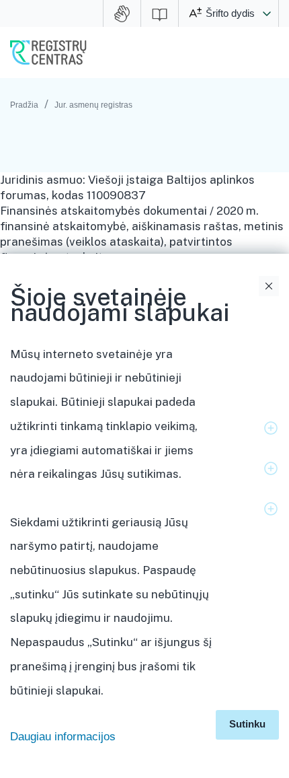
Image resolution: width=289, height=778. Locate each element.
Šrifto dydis (230, 13)
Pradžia (24, 105)
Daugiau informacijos (63, 736)
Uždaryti (269, 286)
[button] (266, 13)
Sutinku (247, 724)
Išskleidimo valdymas (271, 428)
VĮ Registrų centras (48, 52)
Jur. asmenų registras (93, 105)
